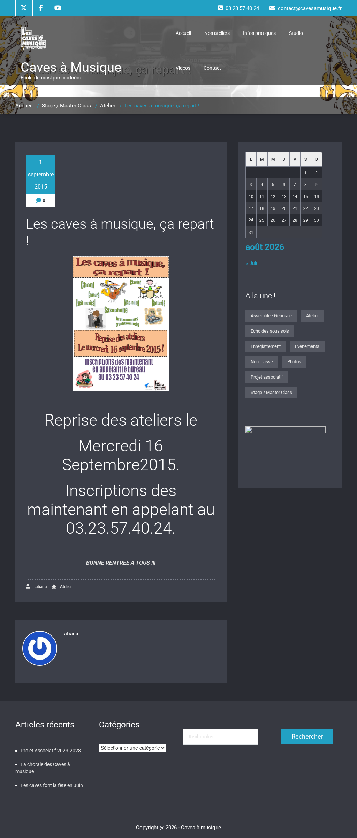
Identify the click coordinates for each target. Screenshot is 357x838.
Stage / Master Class (66, 105)
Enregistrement (266, 346)
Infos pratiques (259, 33)
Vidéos (183, 68)
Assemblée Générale (271, 315)
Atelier (107, 105)
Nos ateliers (217, 33)
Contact (212, 68)
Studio (296, 33)
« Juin (252, 262)
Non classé (262, 361)
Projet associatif (267, 377)
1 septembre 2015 (41, 174)
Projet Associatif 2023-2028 (51, 750)
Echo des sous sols (270, 331)
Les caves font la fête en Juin (52, 785)
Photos (294, 361)
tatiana (40, 586)
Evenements (307, 346)
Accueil (183, 33)
